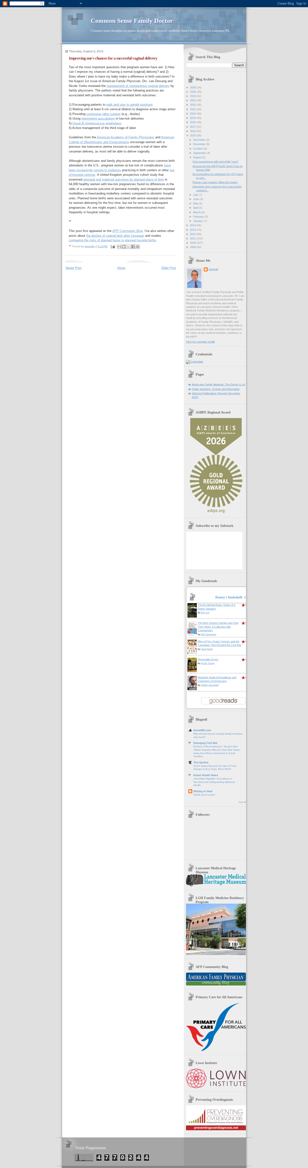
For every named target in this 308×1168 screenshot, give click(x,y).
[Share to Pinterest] (137, 246)
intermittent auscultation (98, 118)
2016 (193, 131)
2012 (193, 234)
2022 (193, 104)
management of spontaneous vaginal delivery (138, 86)
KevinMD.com (202, 730)
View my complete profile (200, 341)
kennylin (213, 269)
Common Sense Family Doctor (132, 20)
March (197, 212)
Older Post (168, 268)
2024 (193, 96)
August (197, 157)
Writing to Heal (202, 791)
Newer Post (73, 268)
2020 (193, 113)
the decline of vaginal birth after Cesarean (115, 235)
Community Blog (127, 231)
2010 (193, 242)
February (199, 216)
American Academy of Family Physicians (125, 137)
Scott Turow (207, 663)
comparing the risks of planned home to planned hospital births (112, 240)
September (200, 153)
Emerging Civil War (205, 743)
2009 (193, 247)
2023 (193, 100)
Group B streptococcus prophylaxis (97, 123)
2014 (193, 225)
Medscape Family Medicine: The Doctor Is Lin (218, 384)
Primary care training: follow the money (215, 182)
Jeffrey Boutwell (210, 685)
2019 (193, 117)
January (198, 220)
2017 (193, 126)
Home (121, 268)
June (196, 199)
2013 (193, 229)
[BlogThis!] (124, 246)
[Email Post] (112, 246)
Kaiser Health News (205, 775)
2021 (193, 109)
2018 (193, 122)
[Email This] (119, 246)
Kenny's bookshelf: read (233, 597)
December (199, 139)
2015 (193, 135)
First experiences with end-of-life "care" (215, 161)
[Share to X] (128, 246)
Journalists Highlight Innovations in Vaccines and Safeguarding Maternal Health (214, 781)
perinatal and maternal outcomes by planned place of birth (123, 179)
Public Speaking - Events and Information (216, 389)
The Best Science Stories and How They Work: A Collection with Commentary (218, 626)
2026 (193, 87)
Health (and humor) (204, 794)
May (196, 203)
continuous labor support (103, 114)
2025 (193, 91)
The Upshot (200, 762)
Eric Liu (205, 612)
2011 (193, 238)
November (199, 144)
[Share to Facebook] (133, 246)
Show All (242, 802)
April (196, 207)
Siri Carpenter (208, 634)
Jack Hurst (207, 649)
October (198, 148)
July (196, 194)
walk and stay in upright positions (129, 104)
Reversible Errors (208, 659)
